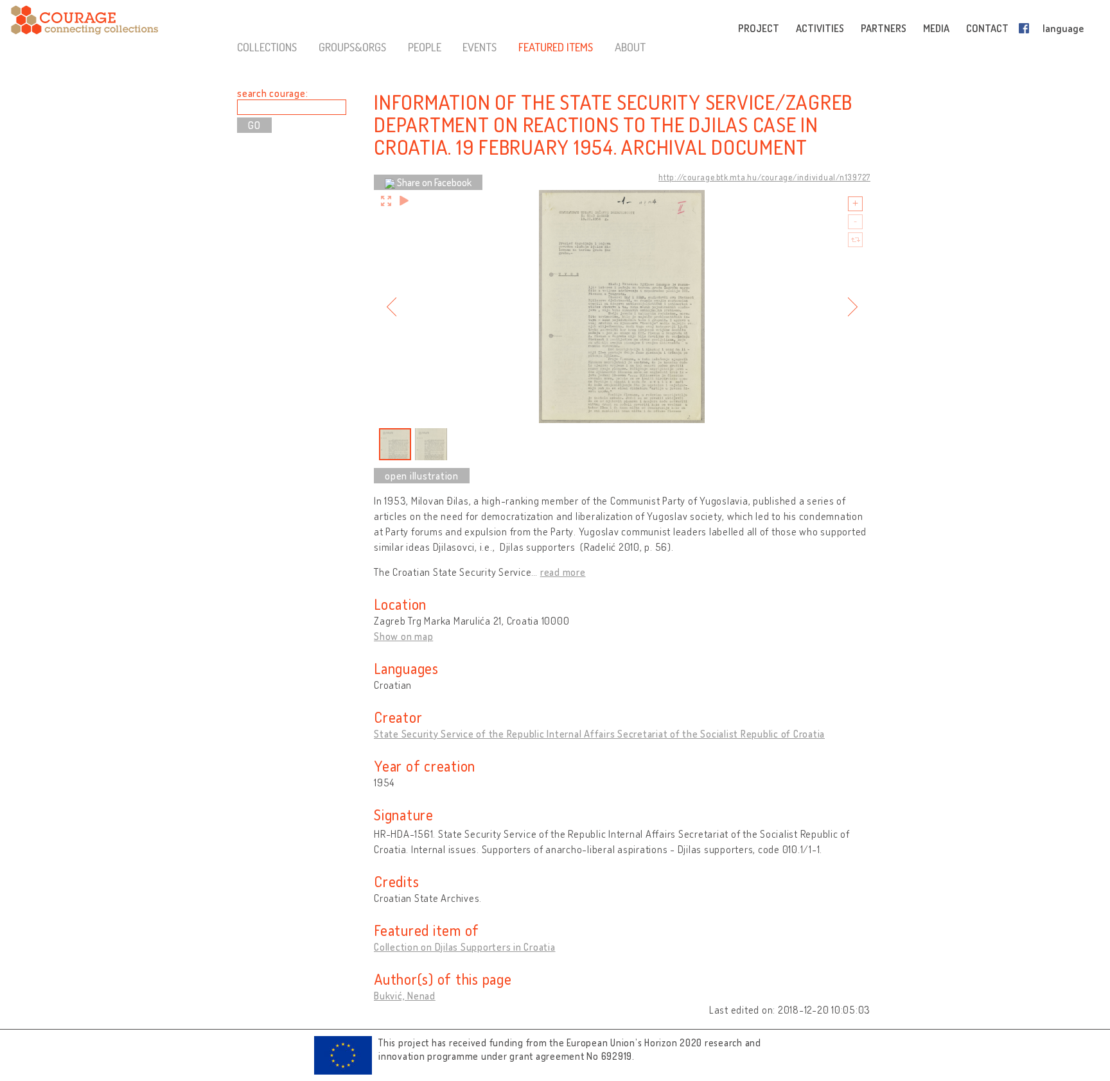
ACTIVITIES (820, 28)
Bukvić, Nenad (405, 995)
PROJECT (758, 28)
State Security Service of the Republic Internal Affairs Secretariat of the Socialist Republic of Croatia (599, 733)
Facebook (1026, 28)
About (630, 47)
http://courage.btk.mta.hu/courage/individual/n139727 (764, 177)
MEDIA (936, 28)
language (1063, 28)
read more (563, 572)
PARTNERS (883, 28)
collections (267, 47)
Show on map (403, 636)
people (424, 47)
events (480, 47)
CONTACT (987, 28)
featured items (555, 47)
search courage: (272, 93)
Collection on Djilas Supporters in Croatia (465, 946)
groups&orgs (352, 47)
